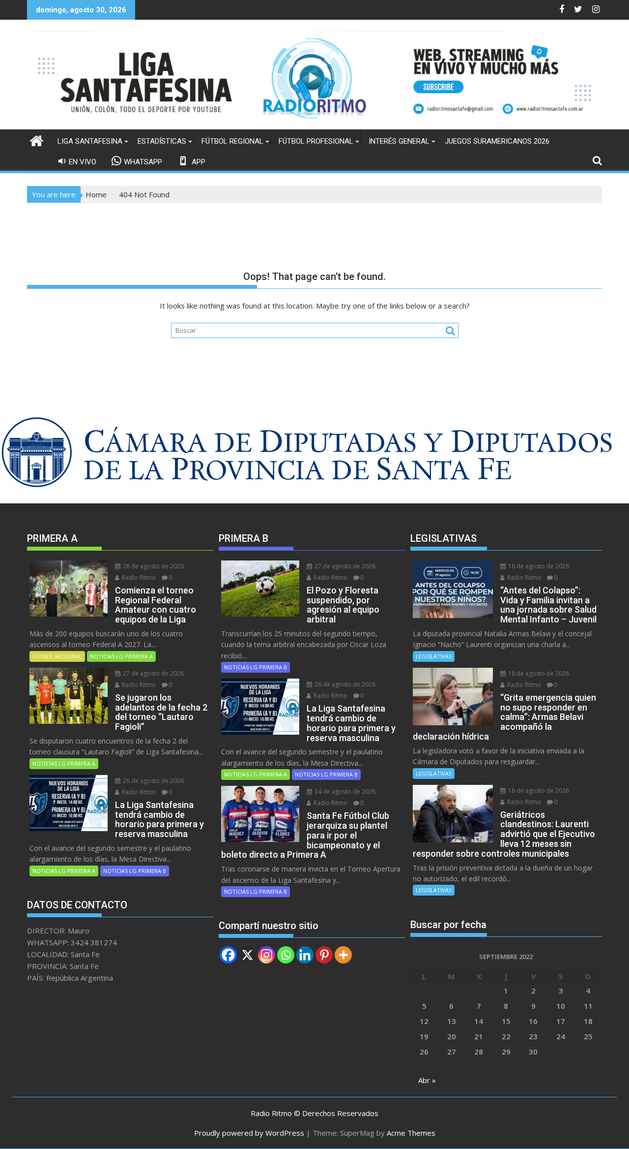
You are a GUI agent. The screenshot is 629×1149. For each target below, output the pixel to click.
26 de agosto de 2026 (152, 780)
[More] (343, 954)
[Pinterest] (324, 954)
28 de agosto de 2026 (152, 566)
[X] (247, 954)
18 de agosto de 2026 (538, 566)
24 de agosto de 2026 (344, 791)
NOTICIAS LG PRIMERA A (121, 656)
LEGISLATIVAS (434, 656)
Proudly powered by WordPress (249, 1133)
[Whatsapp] (285, 954)
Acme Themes (411, 1133)
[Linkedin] (305, 954)
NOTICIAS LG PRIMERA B (134, 870)
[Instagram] (266, 954)
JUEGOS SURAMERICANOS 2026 (497, 141)
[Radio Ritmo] (314, 123)
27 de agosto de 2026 (152, 673)
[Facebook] (228, 954)
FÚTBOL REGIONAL (232, 141)
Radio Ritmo (138, 577)
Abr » (427, 1080)
